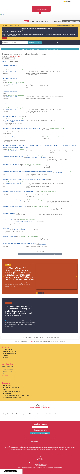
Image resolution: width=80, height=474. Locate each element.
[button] (3, 277)
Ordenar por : (11, 56)
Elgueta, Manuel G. (43, 244)
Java (75, 25)
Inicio (20, 254)
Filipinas (49, 179)
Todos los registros (7, 349)
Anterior (25, 254)
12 (31, 254)
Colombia (24, 116)
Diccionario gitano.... (7, 371)
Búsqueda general (34, 42)
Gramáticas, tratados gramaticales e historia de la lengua (16, 395)
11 (28, 254)
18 (45, 254)
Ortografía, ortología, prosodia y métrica (12, 397)
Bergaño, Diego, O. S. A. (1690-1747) (14, 183)
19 (48, 254)
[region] (40, 276)
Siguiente (55, 254)
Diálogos (5, 389)
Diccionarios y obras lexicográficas (16, 69)
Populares (5, 357)
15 (38, 254)
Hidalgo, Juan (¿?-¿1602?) (11, 71)
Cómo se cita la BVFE (14, 25)
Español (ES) (68, 1)
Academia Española (7, 369)
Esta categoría (5, 61)
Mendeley (7, 320)
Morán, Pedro (59, 172)
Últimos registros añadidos (9, 351)
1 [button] (36, 293)
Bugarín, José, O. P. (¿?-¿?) (11, 151)
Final (60, 254)
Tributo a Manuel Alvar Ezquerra (70, 21)
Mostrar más (5, 375)
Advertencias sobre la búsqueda (63, 25)
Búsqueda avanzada (60, 42)
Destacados (5, 355)
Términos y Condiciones (41, 430)
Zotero (31, 319)
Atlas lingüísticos (7, 385)
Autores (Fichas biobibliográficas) (11, 387)
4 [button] (43, 293)
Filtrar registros (5, 63)
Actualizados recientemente (9, 353)
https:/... (3, 373)
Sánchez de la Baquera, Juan (19, 229)
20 (51, 254)
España (4, 68)
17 (43, 254)
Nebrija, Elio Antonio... (8, 366)
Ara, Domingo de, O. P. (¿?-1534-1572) (25, 221)
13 (33, 254)
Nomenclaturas (44, 243)
